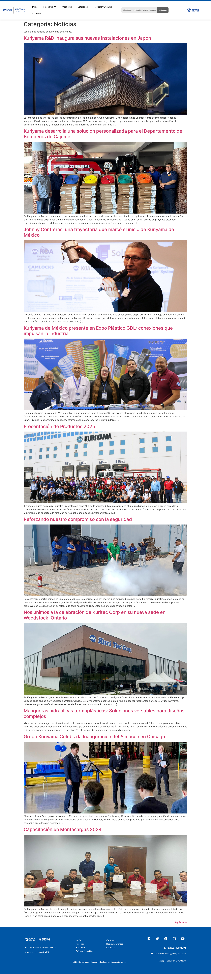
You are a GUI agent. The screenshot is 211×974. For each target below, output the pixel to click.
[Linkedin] (149, 938)
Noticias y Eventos (102, 6)
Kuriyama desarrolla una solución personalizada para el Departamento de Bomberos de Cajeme (103, 133)
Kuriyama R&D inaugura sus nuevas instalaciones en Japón (87, 38)
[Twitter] (157, 938)
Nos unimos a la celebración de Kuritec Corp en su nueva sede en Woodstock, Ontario (94, 614)
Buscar (164, 10)
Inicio (35, 6)
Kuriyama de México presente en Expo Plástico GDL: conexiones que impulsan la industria (98, 330)
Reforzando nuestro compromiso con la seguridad (78, 519)
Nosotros (48, 6)
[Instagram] (174, 938)
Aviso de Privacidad (84, 951)
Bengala (170, 960)
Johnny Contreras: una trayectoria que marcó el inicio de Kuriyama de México (99, 232)
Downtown (181, 960)
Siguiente (180, 922)
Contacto (36, 13)
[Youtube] (183, 938)
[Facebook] (166, 938)
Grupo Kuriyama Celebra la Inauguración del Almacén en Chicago (94, 736)
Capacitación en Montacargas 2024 (63, 829)
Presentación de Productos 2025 (59, 426)
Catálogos (83, 6)
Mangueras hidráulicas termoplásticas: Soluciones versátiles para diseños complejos (104, 713)
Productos (66, 6)
